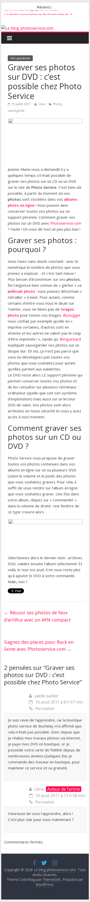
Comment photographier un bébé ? (32, 11)
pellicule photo (21, 291)
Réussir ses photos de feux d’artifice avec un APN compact (37, 616)
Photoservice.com (65, 223)
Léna (42, 104)
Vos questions (20, 58)
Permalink (44, 708)
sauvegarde (16, 110)
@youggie (71, 315)
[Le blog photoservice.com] (27, 28)
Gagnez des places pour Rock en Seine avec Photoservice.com (39, 645)
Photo (57, 104)
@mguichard (70, 339)
